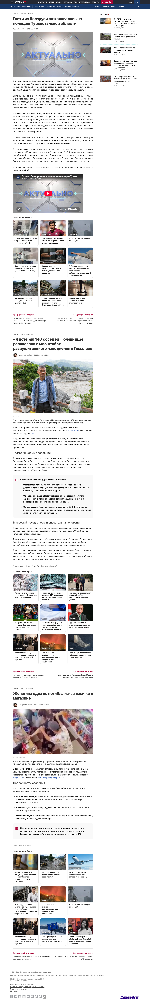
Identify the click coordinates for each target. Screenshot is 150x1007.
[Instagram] (20, 996)
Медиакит (14, 991)
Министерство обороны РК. (51, 778)
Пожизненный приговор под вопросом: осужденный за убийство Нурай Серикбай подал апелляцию (125, 64)
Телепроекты (55, 2)
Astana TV (73, 430)
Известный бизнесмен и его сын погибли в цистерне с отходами (31, 958)
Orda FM (95, 2)
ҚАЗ (130, 2)
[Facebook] (11, 996)
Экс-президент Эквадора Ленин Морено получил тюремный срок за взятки (75, 676)
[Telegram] (28, 996)
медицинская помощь (22, 845)
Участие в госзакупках (18, 989)
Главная (15, 14)
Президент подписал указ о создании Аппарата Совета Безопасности (29, 676)
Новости (42, 2)
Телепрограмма (82, 2)
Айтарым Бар (39, 6)
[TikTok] (36, 996)
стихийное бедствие (40, 566)
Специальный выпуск (54, 6)
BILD (34, 433)
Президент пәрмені (72, 6)
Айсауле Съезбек (25, 355)
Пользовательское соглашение (21, 984)
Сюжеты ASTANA (27, 14)
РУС (137, 2)
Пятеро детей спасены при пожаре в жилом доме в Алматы (125, 50)
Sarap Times (26, 6)
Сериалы (68, 2)
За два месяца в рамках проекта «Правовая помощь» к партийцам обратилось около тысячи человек (73, 320)
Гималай (53, 566)
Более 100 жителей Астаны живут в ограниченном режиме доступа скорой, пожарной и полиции (30, 320)
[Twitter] (16, 996)
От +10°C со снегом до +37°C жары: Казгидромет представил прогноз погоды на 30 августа (125, 22)
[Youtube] (32, 996)
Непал (27, 566)
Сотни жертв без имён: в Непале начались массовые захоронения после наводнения (125, 80)
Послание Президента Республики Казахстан (27, 987)
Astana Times (15, 6)
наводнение (18, 566)
